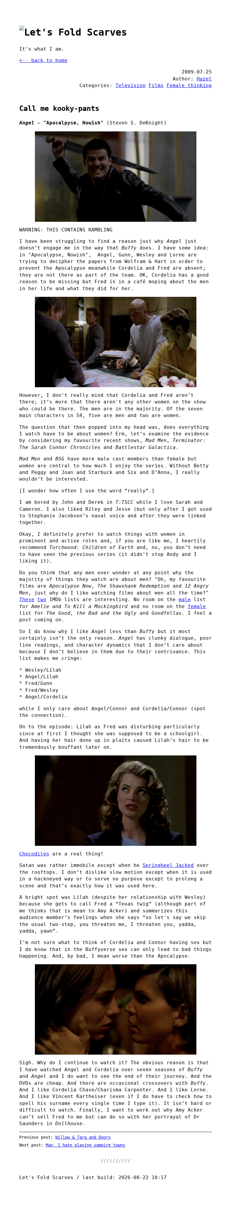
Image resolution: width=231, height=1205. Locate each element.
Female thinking (189, 85)
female (197, 606)
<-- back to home (43, 60)
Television (131, 85)
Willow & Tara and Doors (83, 1137)
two (41, 599)
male (185, 599)
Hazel (204, 79)
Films (156, 85)
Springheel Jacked (168, 865)
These (26, 599)
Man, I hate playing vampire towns (85, 1145)
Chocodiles (34, 854)
